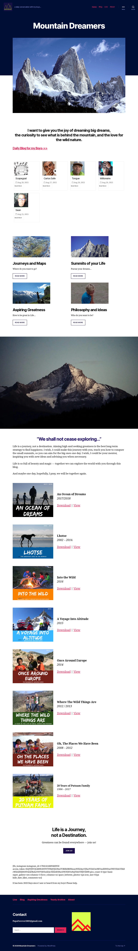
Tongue (76, 178)
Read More (18, 186)
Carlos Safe (50, 178)
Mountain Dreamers (27, 946)
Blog (100, 7)
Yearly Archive (57, 899)
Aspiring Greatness (37, 899)
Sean (18, 210)
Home (94, 7)
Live (106, 7)
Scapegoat (21, 178)
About (112, 7)
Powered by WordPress (46, 946)
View (77, 505)
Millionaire (105, 178)
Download (64, 505)
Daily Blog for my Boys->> (30, 148)
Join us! (69, 851)
